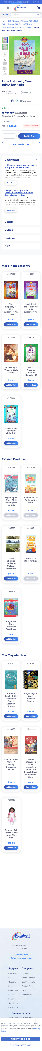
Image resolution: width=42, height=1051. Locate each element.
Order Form (13, 1003)
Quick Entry (13, 990)
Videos (9, 229)
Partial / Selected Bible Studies (13, 24)
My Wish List (13, 1007)
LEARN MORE (37, 2)
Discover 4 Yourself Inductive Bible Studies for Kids (19, 193)
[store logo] (20, 8)
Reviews (10, 238)
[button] (5, 46)
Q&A (7, 246)
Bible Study (34, 21)
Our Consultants (28, 982)
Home (4, 21)
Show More (11, 183)
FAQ (10, 977)
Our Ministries (27, 994)
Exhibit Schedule (28, 977)
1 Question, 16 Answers (11, 116)
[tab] (21, 159)
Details (9, 221)
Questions (12, 982)
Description (12, 159)
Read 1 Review (21, 112)
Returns (11, 998)
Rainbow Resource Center (21, 936)
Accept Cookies (21, 1039)
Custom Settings (20, 1045)
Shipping (12, 994)
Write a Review (29, 116)
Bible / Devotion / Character (18, 21)
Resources (12, 986)
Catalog (25, 990)
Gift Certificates (28, 986)
